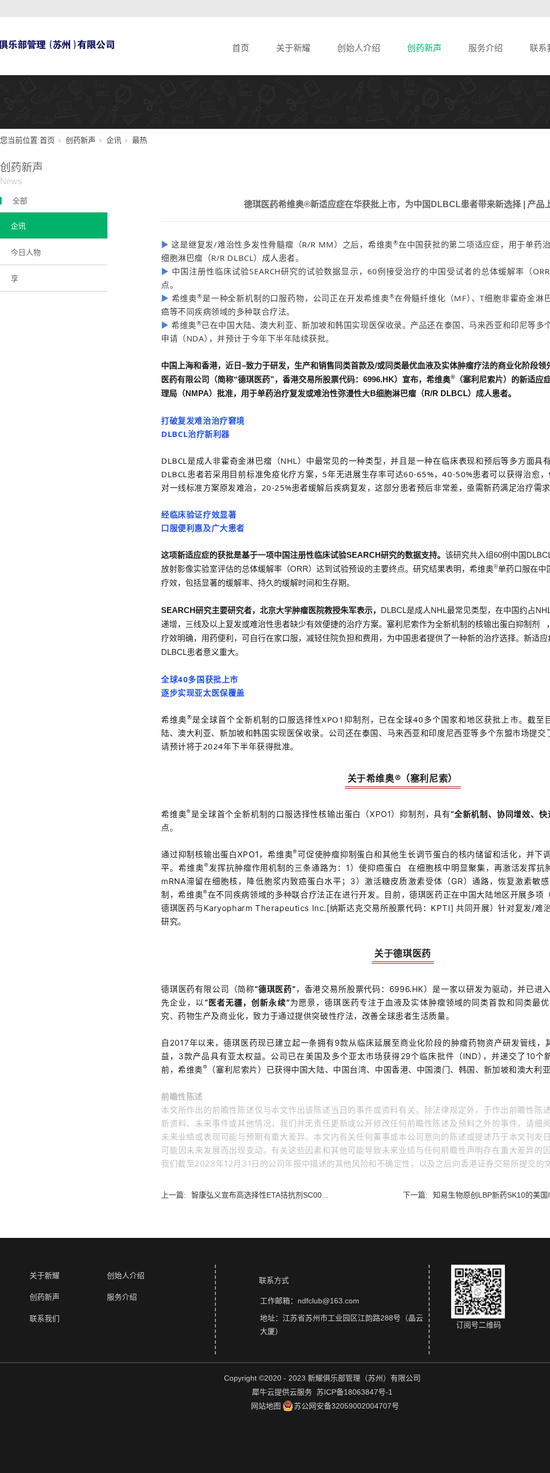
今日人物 (26, 252)
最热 (139, 140)
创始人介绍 (358, 48)
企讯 (113, 140)
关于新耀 (293, 48)
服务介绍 (485, 48)
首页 (240, 48)
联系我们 (45, 1318)
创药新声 (424, 48)
